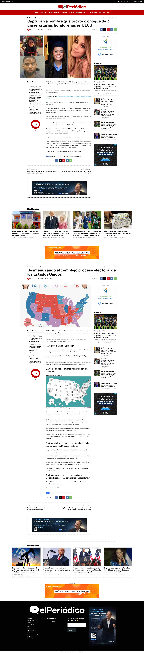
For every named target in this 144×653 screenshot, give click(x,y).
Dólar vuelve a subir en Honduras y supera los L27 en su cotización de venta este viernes (117, 233)
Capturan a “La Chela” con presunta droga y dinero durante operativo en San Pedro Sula (108, 102)
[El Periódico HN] (72, 6)
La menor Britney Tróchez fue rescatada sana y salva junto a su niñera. (109, 136)
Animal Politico (104, 109)
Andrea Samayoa (54, 156)
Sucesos (46, 17)
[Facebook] (118, 1)
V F (32, 29)
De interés (31, 86)
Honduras (40, 17)
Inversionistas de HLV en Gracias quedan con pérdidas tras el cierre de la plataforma (35, 90)
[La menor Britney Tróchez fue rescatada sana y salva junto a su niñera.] (97, 136)
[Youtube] (127, 1)
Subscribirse (72, 630)
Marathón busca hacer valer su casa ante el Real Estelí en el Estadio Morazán (105, 86)
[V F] (28, 30)
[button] (108, 12)
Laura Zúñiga (62, 156)
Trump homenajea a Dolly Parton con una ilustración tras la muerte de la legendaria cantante (35, 100)
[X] (124, 1)
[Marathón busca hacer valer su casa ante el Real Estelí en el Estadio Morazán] (105, 72)
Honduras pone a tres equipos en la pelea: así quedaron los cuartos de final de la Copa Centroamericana (35, 110)
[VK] (111, 29)
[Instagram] (121, 1)
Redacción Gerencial (107, 81)
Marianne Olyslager (78, 156)
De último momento (31, 17)
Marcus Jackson (69, 156)
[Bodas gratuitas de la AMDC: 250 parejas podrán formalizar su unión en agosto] (97, 112)
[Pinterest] (108, 29)
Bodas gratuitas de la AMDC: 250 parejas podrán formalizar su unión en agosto (107, 113)
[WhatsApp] (115, 29)
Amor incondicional (98, 81)
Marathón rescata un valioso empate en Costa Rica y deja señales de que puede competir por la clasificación (108, 125)
